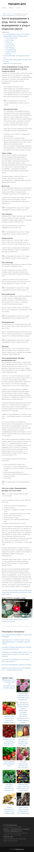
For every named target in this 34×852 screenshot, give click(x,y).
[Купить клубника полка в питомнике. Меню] (9, 760)
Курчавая (8, 54)
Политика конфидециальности (13, 831)
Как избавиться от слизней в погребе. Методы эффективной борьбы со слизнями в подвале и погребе (16, 642)
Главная (4, 8)
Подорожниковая (10, 52)
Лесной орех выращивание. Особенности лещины (16, 664)
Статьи (18, 8)
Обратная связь (8, 837)
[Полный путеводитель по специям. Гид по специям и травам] (9, 805)
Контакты (6, 829)
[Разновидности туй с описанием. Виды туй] (9, 684)
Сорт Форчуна (9, 44)
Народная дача (17, 3)
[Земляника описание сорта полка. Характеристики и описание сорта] (9, 737)
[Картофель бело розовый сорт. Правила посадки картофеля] (23, 737)
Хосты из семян (10, 621)
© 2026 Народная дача (10, 825)
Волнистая (8, 42)
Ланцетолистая (10, 46)
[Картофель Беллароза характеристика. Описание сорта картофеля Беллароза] (9, 782)
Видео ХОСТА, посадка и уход (12, 63)
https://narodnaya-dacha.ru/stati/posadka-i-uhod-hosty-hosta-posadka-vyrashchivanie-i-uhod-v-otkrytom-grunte (17, 592)
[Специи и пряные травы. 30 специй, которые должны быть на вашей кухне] (23, 805)
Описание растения (11, 38)
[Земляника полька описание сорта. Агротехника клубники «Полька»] (9, 714)
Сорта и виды (9, 40)
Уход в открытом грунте (16, 619)
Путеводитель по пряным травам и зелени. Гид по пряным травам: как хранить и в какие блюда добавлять (17, 654)
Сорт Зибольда (9, 48)
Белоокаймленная (10, 50)
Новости (11, 8)
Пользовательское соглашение (19, 829)
